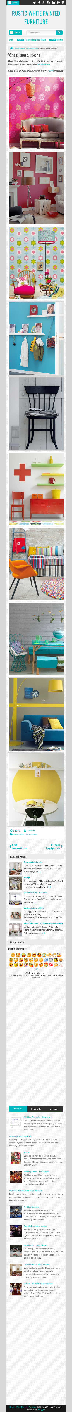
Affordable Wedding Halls (20, 1136)
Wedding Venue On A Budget (36, 1171)
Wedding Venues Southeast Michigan (25, 1191)
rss (48, 2)
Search (59, 32)
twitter (34, 2)
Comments (36, 1109)
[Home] (11, 48)
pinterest (63, 2)
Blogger (41, 1409)
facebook (39, 2)
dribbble (58, 2)
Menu (15, 3)
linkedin (53, 2)
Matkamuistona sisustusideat (37, 1264)
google (44, 2)
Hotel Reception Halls (26, 40)
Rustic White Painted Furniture (36, 17)
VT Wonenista (43, 64)
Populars (18, 1108)
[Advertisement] (36, 1080)
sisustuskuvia (31, 834)
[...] (39, 872)
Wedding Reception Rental (35, 1245)
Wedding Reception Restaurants (38, 1117)
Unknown (31, 830)
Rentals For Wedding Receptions (38, 1284)
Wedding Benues (31, 1207)
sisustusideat (18, 834)
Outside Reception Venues (35, 1226)
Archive (53, 1109)
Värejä (26, 1152)
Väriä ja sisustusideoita (24, 55)
